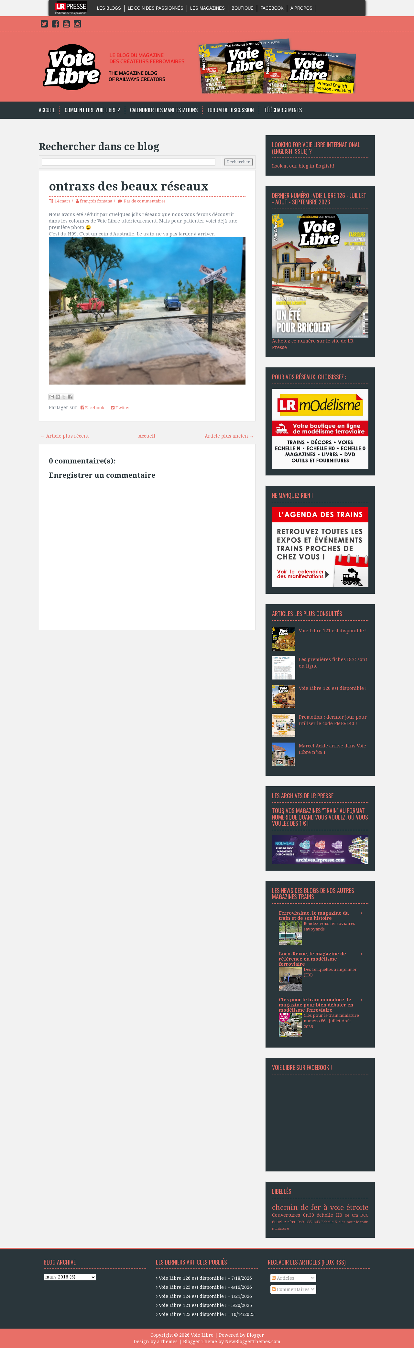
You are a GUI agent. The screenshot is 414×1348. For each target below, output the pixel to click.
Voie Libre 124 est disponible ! (193, 1296)
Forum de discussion (231, 110)
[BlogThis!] (58, 397)
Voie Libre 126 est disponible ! (193, 1278)
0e (347, 1215)
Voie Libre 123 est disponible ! (193, 1314)
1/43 (316, 1222)
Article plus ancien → (229, 436)
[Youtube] (66, 25)
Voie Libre (202, 1335)
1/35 (308, 1222)
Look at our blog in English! (303, 165)
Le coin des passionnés (155, 8)
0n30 (308, 1215)
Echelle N (329, 1222)
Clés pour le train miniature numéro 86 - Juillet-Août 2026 (331, 1021)
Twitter (122, 407)
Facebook (272, 8)
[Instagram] (77, 25)
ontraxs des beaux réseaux (129, 186)
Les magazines (207, 8)
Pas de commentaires (144, 201)
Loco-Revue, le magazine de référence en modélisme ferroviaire (312, 959)
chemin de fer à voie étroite (320, 1207)
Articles (285, 1278)
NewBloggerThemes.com (252, 1341)
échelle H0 (329, 1215)
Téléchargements (283, 110)
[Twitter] (44, 25)
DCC (364, 1215)
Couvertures (286, 1215)
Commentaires (293, 1289)
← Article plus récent (64, 436)
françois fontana (96, 201)
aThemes (167, 1341)
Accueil (47, 110)
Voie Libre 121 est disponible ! (333, 630)
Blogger (255, 1335)
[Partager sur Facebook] (70, 397)
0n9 (301, 1222)
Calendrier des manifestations (164, 110)
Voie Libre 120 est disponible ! (333, 688)
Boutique (243, 8)
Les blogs (109, 8)
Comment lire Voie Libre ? (92, 110)
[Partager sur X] (64, 397)
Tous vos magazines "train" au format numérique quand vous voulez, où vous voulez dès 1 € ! (320, 817)
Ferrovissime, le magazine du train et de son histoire (314, 915)
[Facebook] (55, 25)
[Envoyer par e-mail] (52, 397)
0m (355, 1215)
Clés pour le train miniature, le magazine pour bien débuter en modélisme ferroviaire (316, 1005)
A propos (301, 8)
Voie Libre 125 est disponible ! (193, 1287)
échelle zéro (284, 1221)
